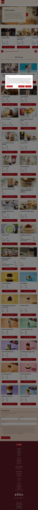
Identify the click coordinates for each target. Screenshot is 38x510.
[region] (19, 82)
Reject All (21, 86)
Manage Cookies (9, 86)
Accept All (28, 86)
